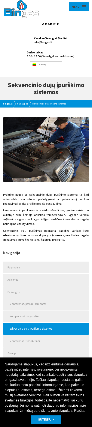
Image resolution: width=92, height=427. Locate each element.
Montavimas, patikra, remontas (28, 304)
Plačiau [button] (80, 410)
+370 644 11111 (50, 24)
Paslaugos (13, 292)
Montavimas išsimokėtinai (25, 341)
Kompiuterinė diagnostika (25, 316)
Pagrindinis (13, 267)
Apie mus (12, 280)
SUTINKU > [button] (46, 419)
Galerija (11, 353)
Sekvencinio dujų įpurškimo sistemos (31, 328)
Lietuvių (41, 64)
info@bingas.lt (43, 42)
